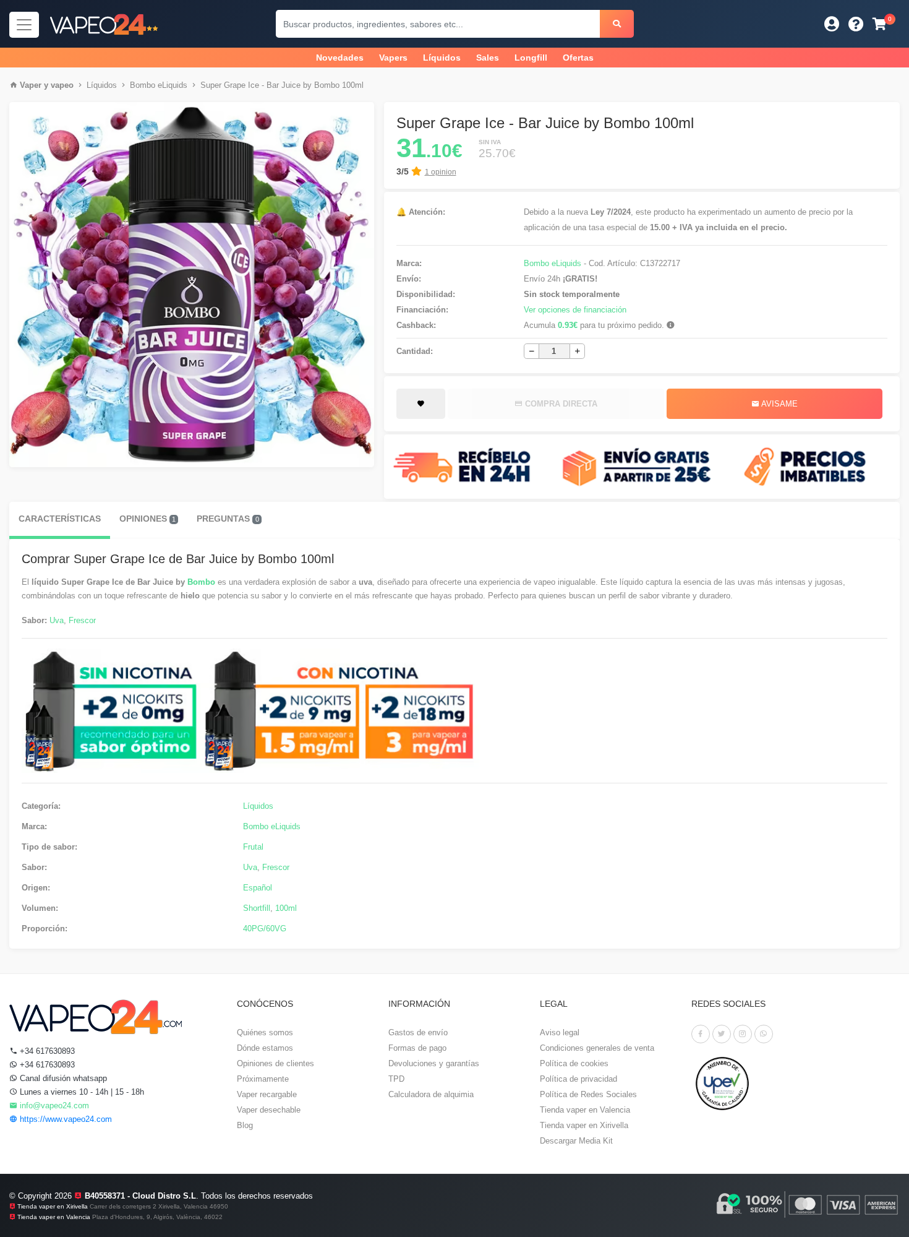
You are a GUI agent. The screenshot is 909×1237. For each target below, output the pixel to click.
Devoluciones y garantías (433, 1063)
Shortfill (256, 908)
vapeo (62, 85)
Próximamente (263, 1079)
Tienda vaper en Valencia (585, 1109)
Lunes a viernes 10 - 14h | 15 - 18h (80, 1092)
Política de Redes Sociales (588, 1094)
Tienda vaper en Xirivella (584, 1125)
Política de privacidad (578, 1079)
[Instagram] (742, 1034)
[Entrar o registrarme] (831, 23)
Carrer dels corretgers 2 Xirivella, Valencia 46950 (159, 1206)
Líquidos (442, 57)
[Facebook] (700, 1034)
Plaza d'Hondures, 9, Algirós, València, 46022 (157, 1216)
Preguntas (227, 519)
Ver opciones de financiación (575, 309)
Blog (245, 1125)
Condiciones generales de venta (597, 1048)
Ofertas (578, 57)
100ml (286, 908)
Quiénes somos (265, 1032)
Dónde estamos (265, 1048)
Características (60, 519)
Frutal (253, 846)
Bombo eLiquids (158, 85)
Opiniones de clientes (275, 1063)
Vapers (393, 57)
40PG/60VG (264, 928)
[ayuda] (856, 23)
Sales (487, 57)
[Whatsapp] (763, 1034)
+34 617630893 (46, 1051)
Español (257, 887)
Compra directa (560, 403)
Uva (56, 620)
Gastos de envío (418, 1032)
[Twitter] (721, 1034)
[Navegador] (24, 25)
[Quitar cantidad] (531, 351)
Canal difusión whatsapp (62, 1078)
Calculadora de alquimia (431, 1094)
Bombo (201, 582)
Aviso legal (559, 1032)
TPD (396, 1079)
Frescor (82, 620)
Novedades (340, 57)
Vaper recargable (267, 1094)
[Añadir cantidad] (577, 351)
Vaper (30, 85)
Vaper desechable (269, 1109)
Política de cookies (574, 1063)
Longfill (530, 57)
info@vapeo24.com (53, 1105)
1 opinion (440, 172)
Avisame (778, 403)
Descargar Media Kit (576, 1140)
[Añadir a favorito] (420, 404)
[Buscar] (617, 24)
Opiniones (147, 519)
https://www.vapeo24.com (64, 1119)
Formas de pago (417, 1048)
